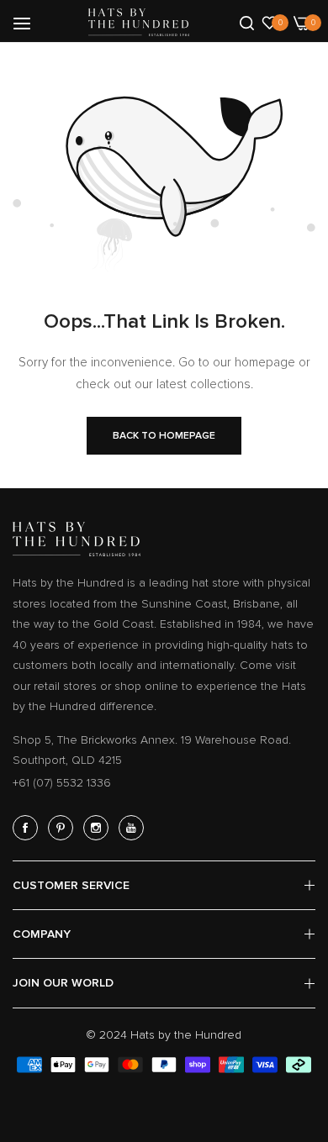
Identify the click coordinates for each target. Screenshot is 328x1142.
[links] (28, 827)
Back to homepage (164, 435)
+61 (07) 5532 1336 (62, 783)
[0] (269, 21)
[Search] (247, 22)
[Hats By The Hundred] (138, 22)
